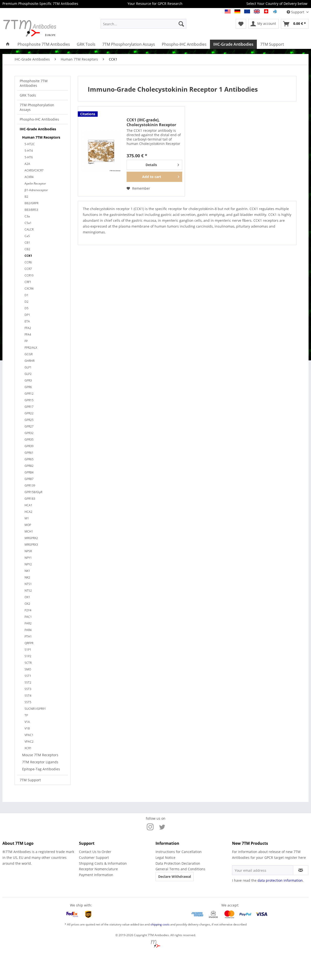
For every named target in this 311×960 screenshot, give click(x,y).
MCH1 (29, 531)
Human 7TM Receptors (41, 137)
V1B (27, 728)
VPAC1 (29, 735)
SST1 (28, 676)
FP (26, 341)
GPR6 (28, 387)
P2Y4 (28, 610)
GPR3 (28, 380)
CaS (27, 236)
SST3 (28, 689)
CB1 (27, 242)
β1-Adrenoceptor (36, 190)
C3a (27, 216)
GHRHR (30, 361)
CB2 (27, 249)
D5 (26, 308)
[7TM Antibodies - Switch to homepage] (40, 28)
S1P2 (28, 656)
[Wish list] (241, 24)
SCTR (28, 663)
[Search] (181, 24)
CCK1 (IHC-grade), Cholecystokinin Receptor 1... (151, 122)
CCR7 (28, 269)
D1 (26, 295)
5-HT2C (30, 144)
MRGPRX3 (31, 544)
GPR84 (29, 472)
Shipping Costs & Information (103, 863)
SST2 (28, 682)
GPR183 (30, 499)
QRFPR (29, 643)
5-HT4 (29, 151)
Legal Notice (165, 857)
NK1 (27, 571)
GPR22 (29, 413)
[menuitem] (143, 24)
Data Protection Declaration (178, 863)
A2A (27, 164)
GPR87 (29, 479)
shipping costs (160, 924)
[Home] (7, 44)
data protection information (280, 880)
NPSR (28, 551)
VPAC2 (29, 741)
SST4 (28, 695)
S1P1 (28, 650)
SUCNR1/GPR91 (35, 709)
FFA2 (28, 328)
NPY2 (28, 564)
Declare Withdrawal (174, 876)
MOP (28, 525)
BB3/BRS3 (31, 210)
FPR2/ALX (31, 348)
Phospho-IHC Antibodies (39, 119)
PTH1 (28, 636)
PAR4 (28, 630)
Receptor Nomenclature (98, 869)
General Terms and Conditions (180, 869)
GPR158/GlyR (33, 492)
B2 (26, 197)
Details (151, 164)
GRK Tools (28, 95)
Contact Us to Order (95, 851)
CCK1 (28, 256)
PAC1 (28, 617)
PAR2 (28, 623)
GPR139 (30, 485)
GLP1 (28, 367)
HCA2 (28, 512)
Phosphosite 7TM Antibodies (34, 83)
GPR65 (29, 459)
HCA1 (28, 505)
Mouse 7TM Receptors (40, 755)
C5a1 (28, 223)
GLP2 (28, 374)
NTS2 (28, 590)
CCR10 (29, 275)
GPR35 (29, 439)
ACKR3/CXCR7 (34, 170)
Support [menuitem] (297, 12)
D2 (26, 302)
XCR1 (28, 748)
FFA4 (28, 334)
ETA (27, 321)
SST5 (28, 702)
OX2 (27, 604)
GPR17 (29, 407)
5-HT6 (29, 157)
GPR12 (29, 393)
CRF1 (28, 282)
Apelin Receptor (35, 183)
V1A (27, 722)
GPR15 (29, 400)
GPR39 (29, 446)
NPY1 (28, 558)
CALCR (29, 229)
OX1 (27, 597)
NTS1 (28, 584)
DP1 (27, 315)
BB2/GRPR (31, 203)
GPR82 (29, 466)
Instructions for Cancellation (179, 851)
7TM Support (30, 780)
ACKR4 (29, 177)
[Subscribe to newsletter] (300, 870)
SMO (28, 669)
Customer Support (94, 857)
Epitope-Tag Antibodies (41, 769)
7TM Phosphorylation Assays (37, 107)
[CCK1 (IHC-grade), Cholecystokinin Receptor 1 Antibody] (101, 151)
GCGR (29, 354)
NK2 (27, 577)
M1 (27, 518)
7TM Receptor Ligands (40, 762)
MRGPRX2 (31, 538)
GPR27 (29, 426)
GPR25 (29, 420)
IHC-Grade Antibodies (38, 129)
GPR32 (29, 433)
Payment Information (96, 874)
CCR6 (28, 262)
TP (26, 715)
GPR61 (29, 453)
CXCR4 (29, 288)
